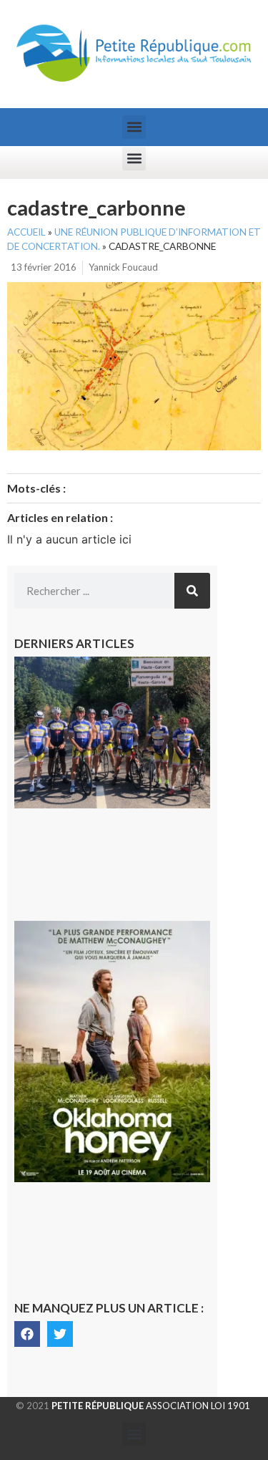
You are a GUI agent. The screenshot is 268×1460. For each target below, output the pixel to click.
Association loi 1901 (150, 1405)
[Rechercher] (192, 591)
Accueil (26, 232)
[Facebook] (27, 1334)
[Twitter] (60, 1334)
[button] (134, 127)
